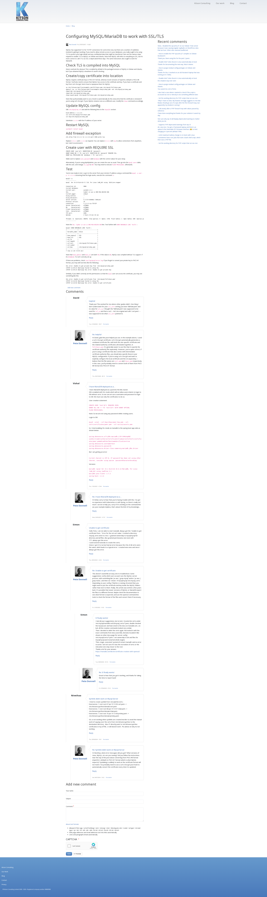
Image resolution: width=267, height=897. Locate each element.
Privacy (4, 884)
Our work (220, 3)
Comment (69, 806)
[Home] (22, 11)
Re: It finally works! (106, 672)
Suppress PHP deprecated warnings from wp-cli (175, 125)
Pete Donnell (72, 44)
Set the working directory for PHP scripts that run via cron (178, 98)
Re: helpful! (96, 334)
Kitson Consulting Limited (11, 889)
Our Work (5, 872)
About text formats (72, 824)
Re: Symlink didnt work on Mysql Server (108, 750)
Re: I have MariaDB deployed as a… (107, 497)
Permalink (106, 324)
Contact (243, 3)
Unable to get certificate (99, 528)
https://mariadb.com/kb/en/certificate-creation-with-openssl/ (118, 651)
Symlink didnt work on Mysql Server (103, 699)
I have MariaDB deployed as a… (102, 386)
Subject (68, 799)
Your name (69, 791)
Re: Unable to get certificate (104, 570)
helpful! (92, 301)
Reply (91, 318)
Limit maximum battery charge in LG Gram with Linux (177, 135)
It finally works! (102, 618)
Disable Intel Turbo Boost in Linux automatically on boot (178, 62)
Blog (232, 3)
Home (68, 26)
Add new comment (74, 288)
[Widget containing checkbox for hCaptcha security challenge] (81, 846)
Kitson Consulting (202, 3)
